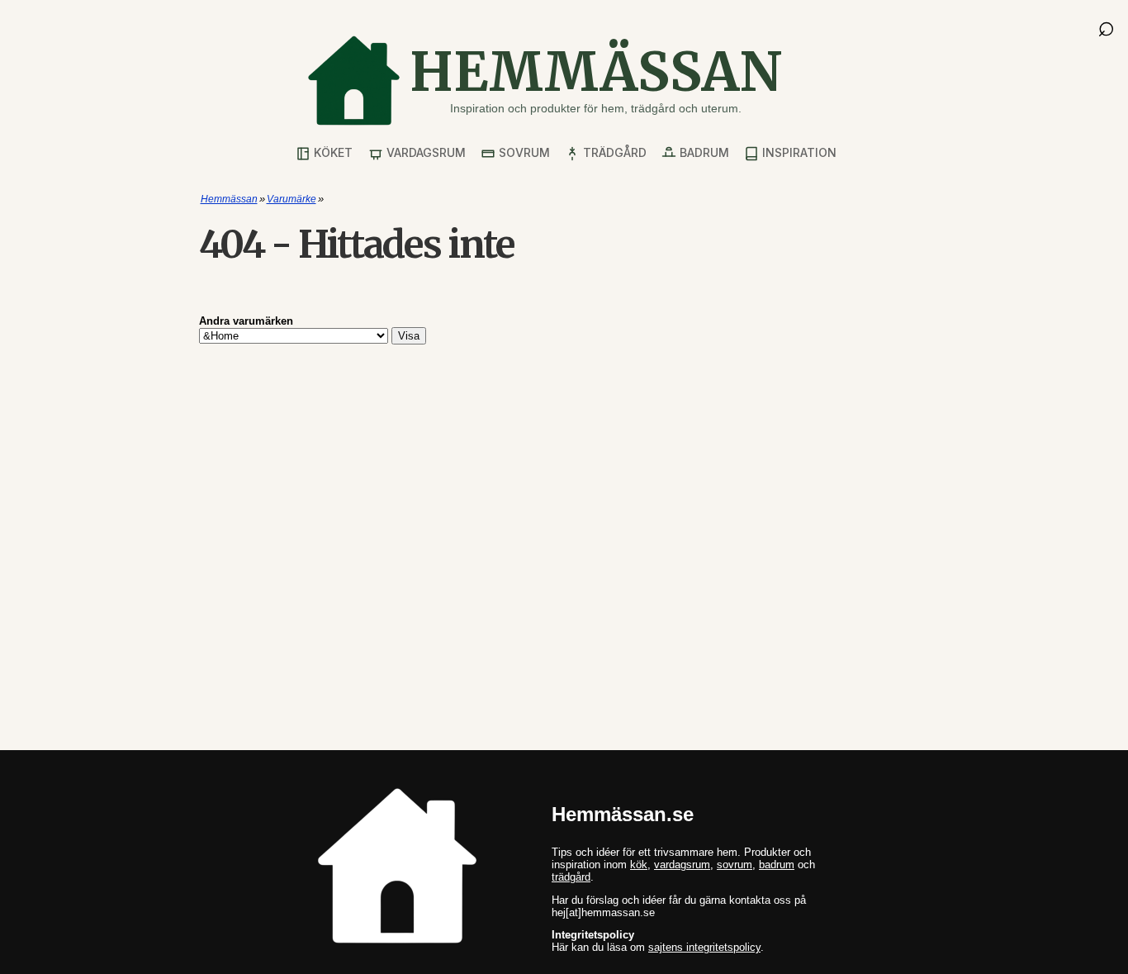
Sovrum (522, 152)
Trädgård (613, 152)
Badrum (702, 152)
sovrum (734, 864)
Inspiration (798, 152)
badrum (776, 864)
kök (638, 864)
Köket (331, 152)
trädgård (571, 877)
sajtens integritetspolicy (704, 947)
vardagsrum (682, 864)
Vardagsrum (424, 152)
